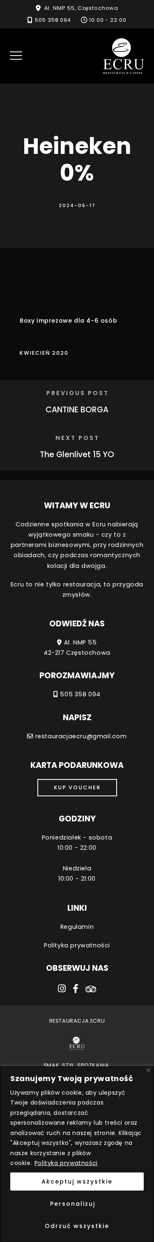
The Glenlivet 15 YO (77, 454)
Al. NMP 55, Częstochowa (81, 8)
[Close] (148, 1070)
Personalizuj (72, 1204)
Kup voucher (77, 787)
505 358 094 (53, 19)
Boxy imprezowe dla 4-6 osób (68, 320)
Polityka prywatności (66, 1163)
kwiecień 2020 (44, 352)
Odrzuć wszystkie (77, 1226)
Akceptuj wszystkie (77, 1181)
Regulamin (77, 927)
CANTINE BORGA (77, 409)
